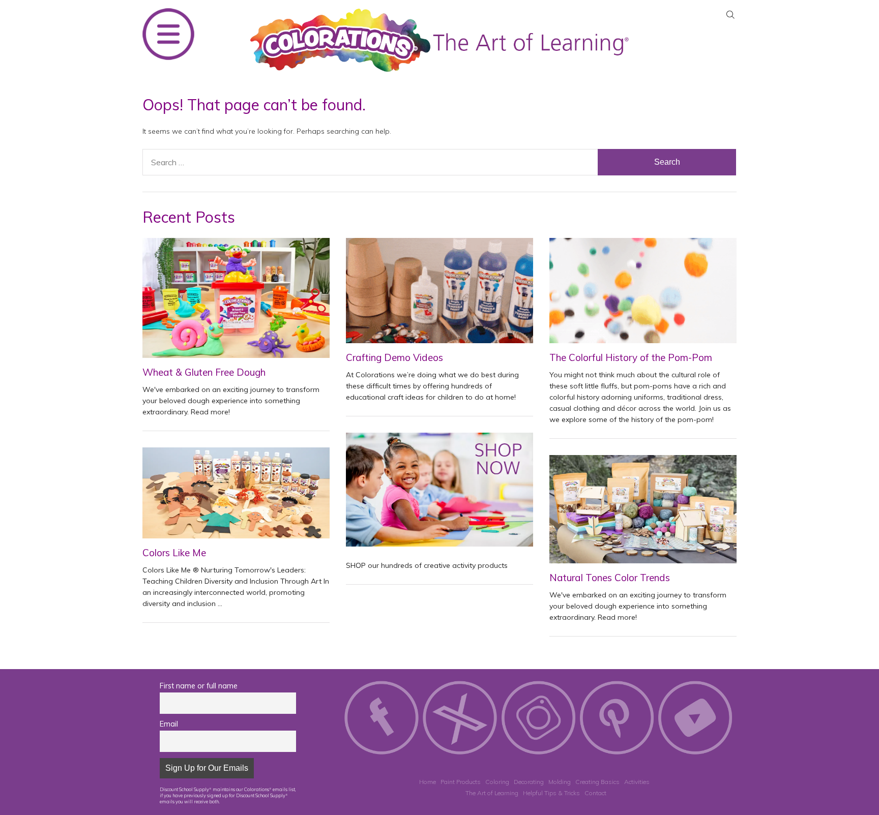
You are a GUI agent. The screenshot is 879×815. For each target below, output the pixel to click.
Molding (559, 782)
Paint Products (461, 782)
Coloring (497, 782)
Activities (637, 782)
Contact (595, 793)
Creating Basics (597, 782)
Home (427, 782)
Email (169, 724)
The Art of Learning (491, 793)
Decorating (529, 782)
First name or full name (199, 685)
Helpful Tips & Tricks (551, 793)
